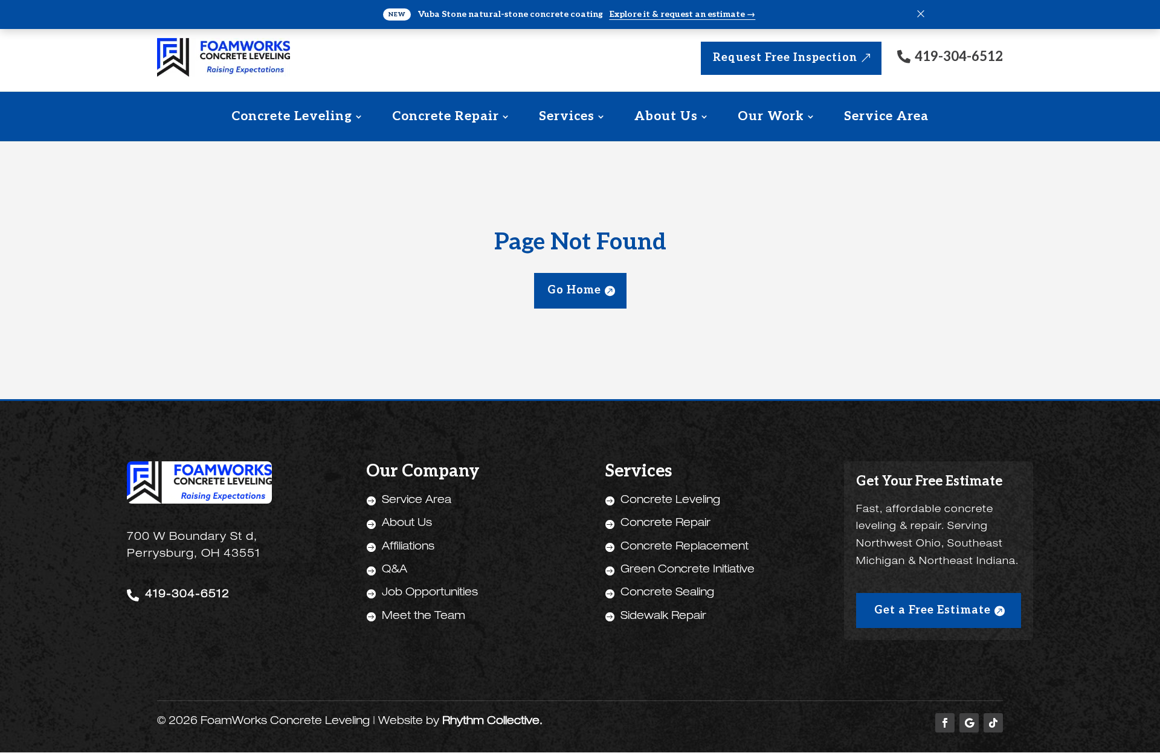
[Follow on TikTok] (993, 722)
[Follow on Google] (969, 722)
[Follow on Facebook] (945, 722)
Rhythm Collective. (492, 721)
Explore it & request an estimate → (682, 14)
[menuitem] (296, 116)
